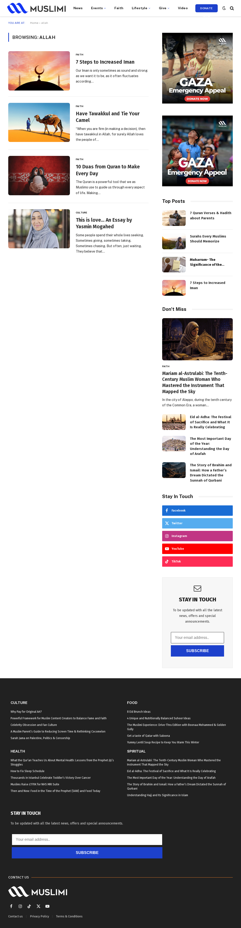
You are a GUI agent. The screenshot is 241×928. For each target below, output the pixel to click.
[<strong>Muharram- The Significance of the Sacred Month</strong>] (174, 265)
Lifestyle (139, 8)
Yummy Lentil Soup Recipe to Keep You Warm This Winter (163, 742)
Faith (118, 8)
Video (183, 8)
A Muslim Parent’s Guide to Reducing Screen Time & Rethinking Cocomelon (58, 731)
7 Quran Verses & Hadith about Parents (210, 215)
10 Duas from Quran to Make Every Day (108, 170)
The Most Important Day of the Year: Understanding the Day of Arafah (210, 446)
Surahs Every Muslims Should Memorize (208, 238)
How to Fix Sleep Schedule (27, 771)
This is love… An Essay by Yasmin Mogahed (104, 223)
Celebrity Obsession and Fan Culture (34, 725)
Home (34, 23)
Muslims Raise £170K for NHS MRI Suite (35, 784)
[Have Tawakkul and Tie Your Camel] (39, 122)
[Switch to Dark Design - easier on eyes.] (224, 8)
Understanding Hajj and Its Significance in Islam (157, 795)
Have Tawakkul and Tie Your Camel (108, 117)
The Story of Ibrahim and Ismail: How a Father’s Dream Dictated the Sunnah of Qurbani (211, 472)
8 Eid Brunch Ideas (139, 711)
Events (97, 8)
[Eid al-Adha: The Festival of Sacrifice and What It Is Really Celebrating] (174, 422)
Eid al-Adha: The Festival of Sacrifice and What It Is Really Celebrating (210, 422)
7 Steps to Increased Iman (105, 62)
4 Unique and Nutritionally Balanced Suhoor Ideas (159, 718)
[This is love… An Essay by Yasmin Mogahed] (39, 228)
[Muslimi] (36, 8)
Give (162, 8)
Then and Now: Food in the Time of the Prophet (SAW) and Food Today (55, 791)
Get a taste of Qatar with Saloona (148, 735)
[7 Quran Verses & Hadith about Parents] (174, 218)
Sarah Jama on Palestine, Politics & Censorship (40, 738)
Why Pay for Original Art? (26, 711)
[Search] (231, 8)
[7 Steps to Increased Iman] (39, 70)
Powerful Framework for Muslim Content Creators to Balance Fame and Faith (59, 718)
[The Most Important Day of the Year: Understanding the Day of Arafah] (174, 444)
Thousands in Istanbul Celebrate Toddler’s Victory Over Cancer (51, 777)
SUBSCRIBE (197, 651)
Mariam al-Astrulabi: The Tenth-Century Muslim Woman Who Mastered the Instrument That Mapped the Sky (194, 382)
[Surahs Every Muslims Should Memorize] (174, 241)
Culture (81, 212)
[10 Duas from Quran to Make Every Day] (39, 175)
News (78, 8)
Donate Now (206, 9)
